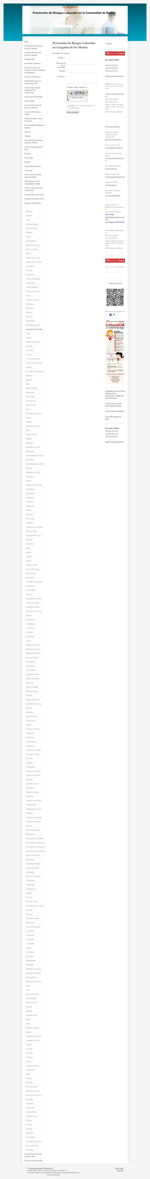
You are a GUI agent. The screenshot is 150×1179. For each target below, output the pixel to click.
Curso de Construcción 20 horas (69, 1172)
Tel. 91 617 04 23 (112, 70)
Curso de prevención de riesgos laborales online (113, 404)
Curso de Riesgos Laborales (114, 411)
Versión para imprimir (36, 1168)
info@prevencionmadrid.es (114, 76)
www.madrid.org (111, 168)
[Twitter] (114, 315)
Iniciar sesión (119, 1168)
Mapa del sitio (48, 1168)
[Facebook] (111, 315)
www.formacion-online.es (114, 148)
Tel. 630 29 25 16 (112, 68)
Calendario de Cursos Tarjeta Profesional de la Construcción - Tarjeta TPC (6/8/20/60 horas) (115, 394)
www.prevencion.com (112, 195)
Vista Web (120, 1170)
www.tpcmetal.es (111, 185)
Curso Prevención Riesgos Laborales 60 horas (51, 1172)
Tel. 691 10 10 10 (112, 65)
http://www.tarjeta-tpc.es (113, 139)
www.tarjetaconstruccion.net (115, 177)
